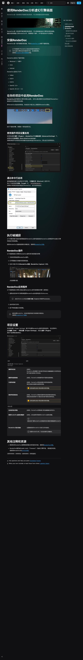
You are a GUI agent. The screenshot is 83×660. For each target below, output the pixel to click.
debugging (32, 453)
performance (11, 453)
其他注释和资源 (69, 46)
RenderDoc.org (35, 43)
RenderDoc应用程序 (71, 41)
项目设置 (67, 43)
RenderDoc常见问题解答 (22, 52)
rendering (18, 453)
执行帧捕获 (67, 36)
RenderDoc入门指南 (21, 315)
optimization (25, 453)
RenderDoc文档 (39, 244)
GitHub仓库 (25, 450)
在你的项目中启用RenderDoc (69, 27)
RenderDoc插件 (70, 38)
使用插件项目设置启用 (71, 31)
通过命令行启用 (70, 33)
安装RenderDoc (69, 24)
